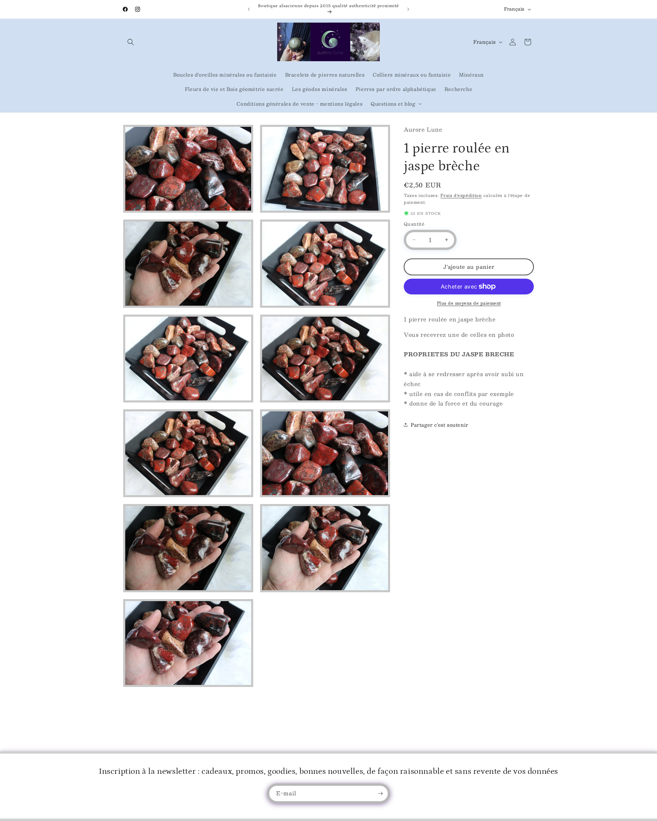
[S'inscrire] (380, 793)
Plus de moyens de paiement (469, 303)
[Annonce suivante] (408, 9)
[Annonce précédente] (248, 9)
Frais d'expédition (461, 195)
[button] (130, 42)
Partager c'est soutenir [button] (439, 425)
